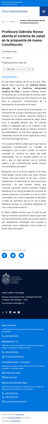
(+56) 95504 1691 (11, 393)
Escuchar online (9, 76)
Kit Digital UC (15, 421)
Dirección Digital (14, 418)
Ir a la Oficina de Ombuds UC (15, 401)
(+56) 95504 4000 (11, 336)
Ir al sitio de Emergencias (14, 356)
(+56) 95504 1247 (11, 397)
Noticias (12, 22)
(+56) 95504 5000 (11, 352)
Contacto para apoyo (13, 373)
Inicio (3, 22)
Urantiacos (19, 414)
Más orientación (11, 377)
